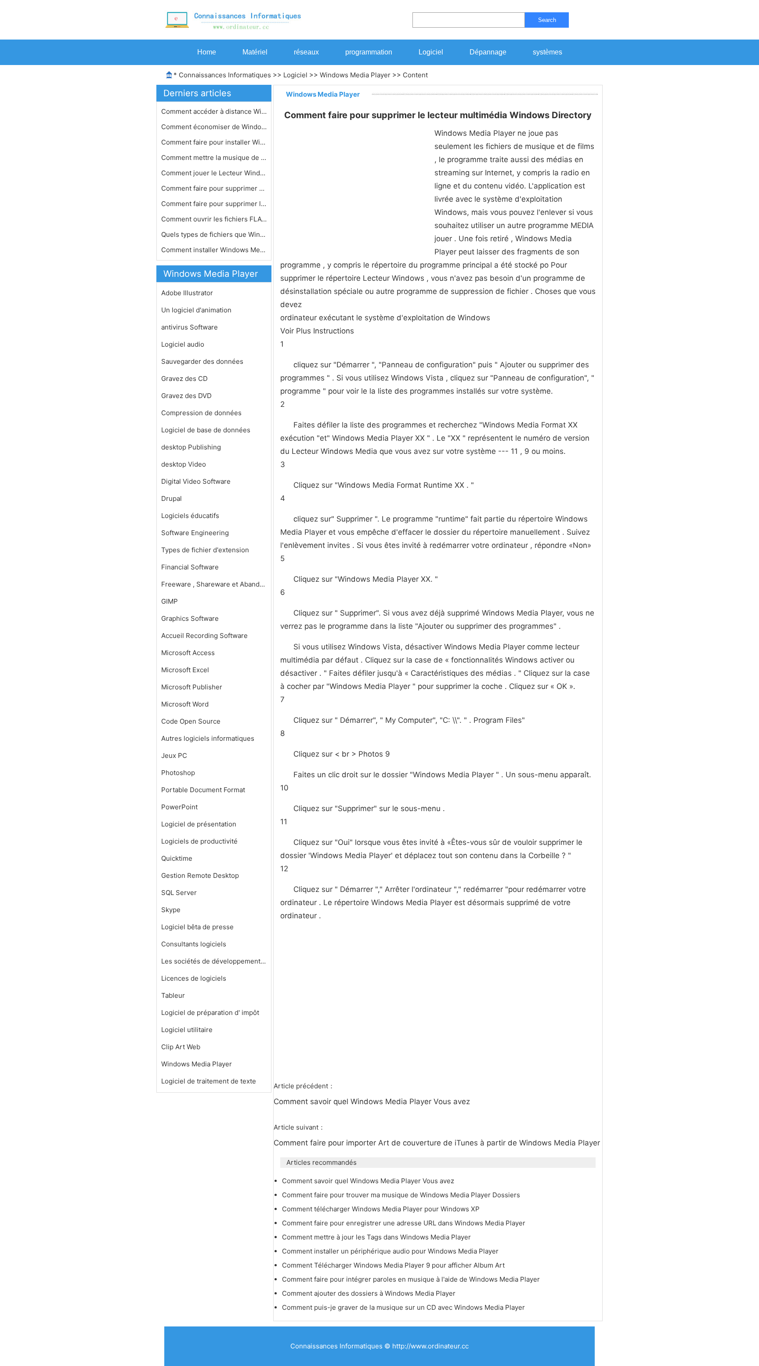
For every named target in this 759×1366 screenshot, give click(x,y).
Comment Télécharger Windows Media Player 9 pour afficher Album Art (394, 1265)
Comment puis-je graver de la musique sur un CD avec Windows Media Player (404, 1307)
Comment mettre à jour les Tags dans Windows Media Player (377, 1237)
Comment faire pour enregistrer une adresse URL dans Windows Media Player (404, 1223)
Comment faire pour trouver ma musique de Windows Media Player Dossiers (402, 1195)
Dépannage (488, 52)
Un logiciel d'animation (196, 310)
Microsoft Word (185, 704)
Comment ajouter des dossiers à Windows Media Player (369, 1293)
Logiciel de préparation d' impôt (210, 1012)
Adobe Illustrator (187, 293)
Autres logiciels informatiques (207, 738)
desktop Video (183, 464)
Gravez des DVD (186, 395)
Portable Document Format (203, 790)
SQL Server (179, 892)
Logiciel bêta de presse (197, 927)
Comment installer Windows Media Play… (214, 250)
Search (547, 20)
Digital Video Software (196, 481)
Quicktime (176, 858)
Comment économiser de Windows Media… (214, 127)
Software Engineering (195, 533)
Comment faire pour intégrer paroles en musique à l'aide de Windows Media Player (412, 1279)
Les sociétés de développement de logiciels (214, 961)
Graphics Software (190, 618)
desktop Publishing (191, 447)
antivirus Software (189, 327)
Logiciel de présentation (198, 824)
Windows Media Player (355, 75)
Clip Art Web (180, 1047)
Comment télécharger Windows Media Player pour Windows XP (381, 1209)
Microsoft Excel (185, 670)
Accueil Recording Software (204, 635)
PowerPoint (179, 807)
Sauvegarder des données (202, 361)
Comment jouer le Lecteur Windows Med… (214, 173)
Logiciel (431, 52)
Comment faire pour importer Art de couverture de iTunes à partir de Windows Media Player (438, 1142)
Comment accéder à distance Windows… (214, 111)
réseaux (306, 52)
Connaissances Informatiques (225, 75)
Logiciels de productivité (199, 841)
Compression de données (201, 413)
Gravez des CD (184, 378)
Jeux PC (174, 755)
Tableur (173, 995)
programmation (368, 52)
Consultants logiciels (193, 944)
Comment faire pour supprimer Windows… (214, 188)
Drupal (171, 498)
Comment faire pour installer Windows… (214, 142)
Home (206, 52)
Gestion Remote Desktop (200, 875)
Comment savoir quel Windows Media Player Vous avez (373, 1101)
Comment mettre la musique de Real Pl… (214, 157)
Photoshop (178, 772)
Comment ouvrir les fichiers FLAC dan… (214, 219)
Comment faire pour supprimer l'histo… (214, 203)
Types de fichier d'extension (205, 550)
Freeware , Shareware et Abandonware (214, 584)
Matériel (254, 52)
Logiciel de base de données (205, 430)
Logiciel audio (182, 344)
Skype (171, 910)
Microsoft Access (188, 653)
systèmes (547, 52)
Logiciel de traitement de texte (208, 1081)
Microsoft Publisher (191, 687)
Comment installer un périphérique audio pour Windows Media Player (391, 1251)
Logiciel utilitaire (187, 1029)
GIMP (169, 601)
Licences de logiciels (193, 978)
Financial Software (190, 567)
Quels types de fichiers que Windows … (214, 234)
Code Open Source (190, 721)
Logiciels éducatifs (190, 515)
